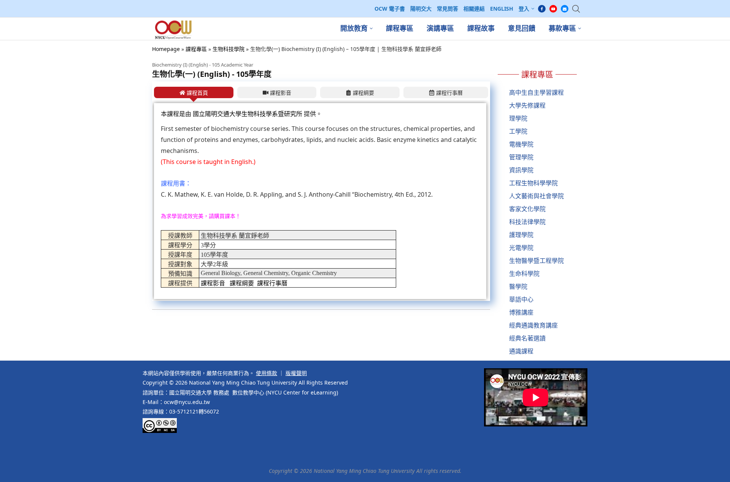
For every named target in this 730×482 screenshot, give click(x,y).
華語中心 (521, 299)
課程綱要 (242, 283)
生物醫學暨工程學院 (536, 260)
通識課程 (521, 351)
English (501, 8)
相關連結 (474, 8)
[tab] (193, 92)
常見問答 (447, 8)
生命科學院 (524, 273)
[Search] (576, 9)
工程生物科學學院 (533, 183)
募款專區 (562, 28)
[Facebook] (542, 9)
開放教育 (354, 28)
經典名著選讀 (527, 338)
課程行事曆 (272, 283)
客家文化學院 (527, 209)
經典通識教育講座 (533, 325)
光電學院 (521, 247)
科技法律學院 (527, 222)
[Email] (564, 9)
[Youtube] (553, 9)
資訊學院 (521, 170)
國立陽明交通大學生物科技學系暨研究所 (248, 114)
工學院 (518, 131)
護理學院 (521, 235)
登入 (524, 8)
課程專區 (399, 28)
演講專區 (440, 28)
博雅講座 (521, 312)
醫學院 (518, 286)
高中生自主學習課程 (536, 92)
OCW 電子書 (390, 8)
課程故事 (481, 28)
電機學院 (521, 144)
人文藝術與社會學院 (536, 196)
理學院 (518, 118)
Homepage (166, 48)
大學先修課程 (527, 105)
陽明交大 (421, 8)
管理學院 (521, 157)
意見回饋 (521, 28)
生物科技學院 (228, 48)
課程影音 (213, 283)
